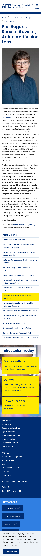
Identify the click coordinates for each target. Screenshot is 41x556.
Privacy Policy (13, 545)
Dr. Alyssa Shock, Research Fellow (17, 328)
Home (4, 17)
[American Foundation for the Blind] (17, 6)
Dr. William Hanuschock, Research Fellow (20, 337)
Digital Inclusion (8, 431)
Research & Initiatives (11, 428)
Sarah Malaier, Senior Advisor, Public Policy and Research (18, 304)
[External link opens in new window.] (3, 491)
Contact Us (6, 475)
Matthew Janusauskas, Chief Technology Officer (20, 261)
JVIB (3, 464)
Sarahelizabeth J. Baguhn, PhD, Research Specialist (20, 317)
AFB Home (6, 420)
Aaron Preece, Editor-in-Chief (19, 289)
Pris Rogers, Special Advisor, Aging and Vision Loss (19, 296)
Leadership (26, 17)
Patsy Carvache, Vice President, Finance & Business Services (20, 246)
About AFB (14, 17)
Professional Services (11, 435)
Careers (5, 471)
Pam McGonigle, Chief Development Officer (18, 269)
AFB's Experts (9, 21)
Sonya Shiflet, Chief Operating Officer (19, 275)
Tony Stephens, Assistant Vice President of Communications (20, 281)
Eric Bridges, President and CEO (16, 240)
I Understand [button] (11, 551)
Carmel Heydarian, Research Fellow (18, 333)
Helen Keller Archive (10, 468)
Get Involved (7, 446)
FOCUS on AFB (8, 460)
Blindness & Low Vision (11, 443)
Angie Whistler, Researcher (14, 323)
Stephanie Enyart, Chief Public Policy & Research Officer (19, 253)
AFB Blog (5, 453)
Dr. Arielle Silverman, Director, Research (20, 311)
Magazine (12, 456)
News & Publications (10, 439)
